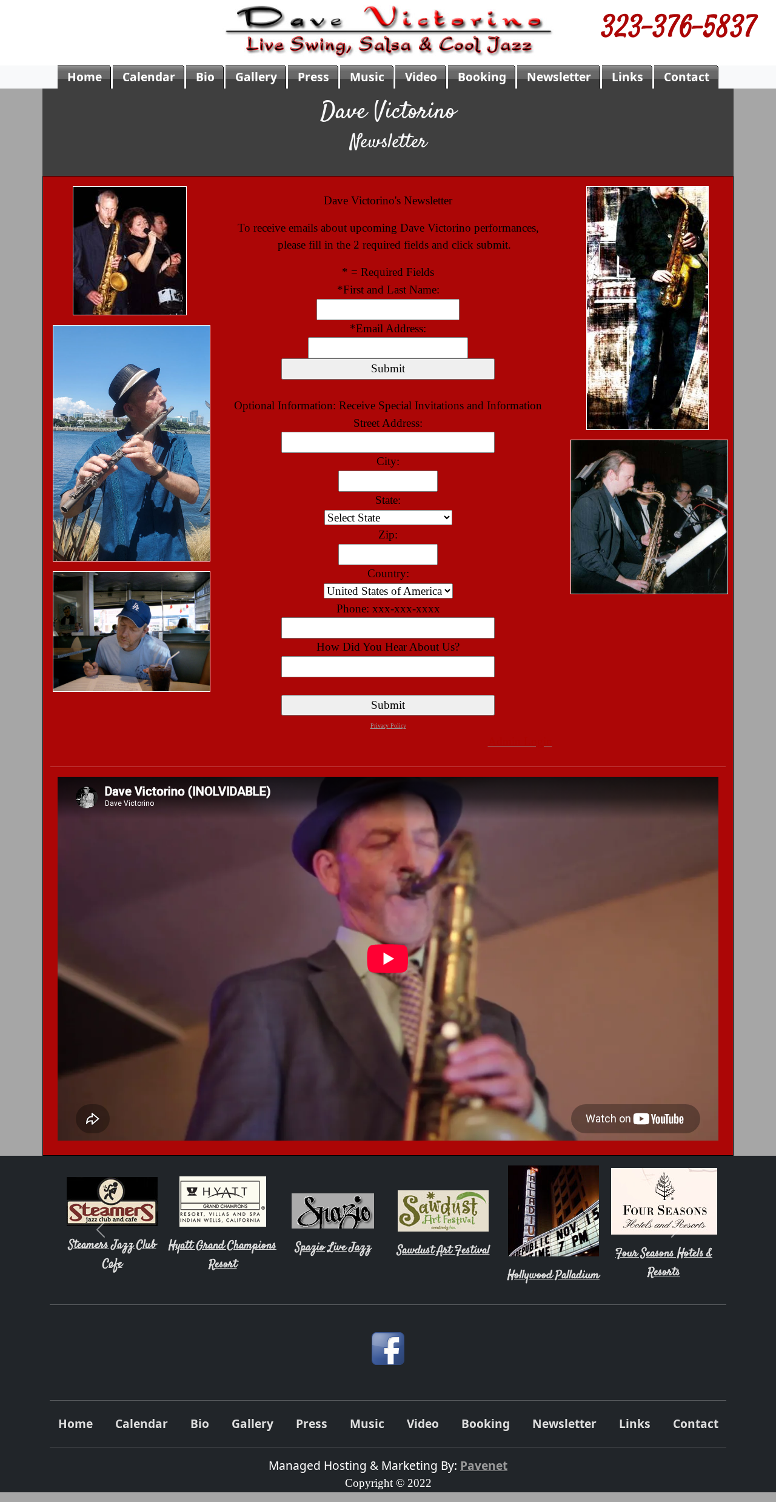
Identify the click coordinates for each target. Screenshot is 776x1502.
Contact (686, 77)
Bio (205, 77)
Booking (482, 77)
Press (313, 77)
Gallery (256, 77)
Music (367, 77)
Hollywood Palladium (553, 1275)
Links (627, 77)
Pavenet (483, 1465)
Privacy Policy (388, 725)
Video (421, 77)
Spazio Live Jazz (333, 1247)
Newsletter (559, 77)
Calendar (148, 77)
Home (84, 77)
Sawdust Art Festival (443, 1250)
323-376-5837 (679, 29)
